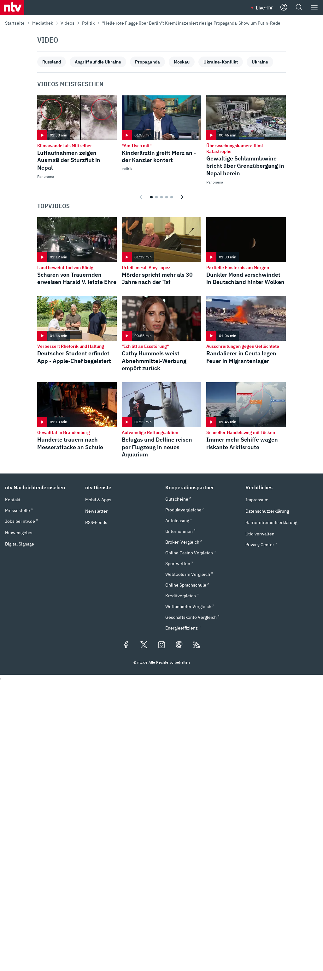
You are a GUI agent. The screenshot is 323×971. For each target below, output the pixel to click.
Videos (67, 23)
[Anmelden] (284, 7)
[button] (41, 487)
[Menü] (314, 7)
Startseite (15, 23)
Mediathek (42, 23)
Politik (88, 23)
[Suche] (299, 7)
